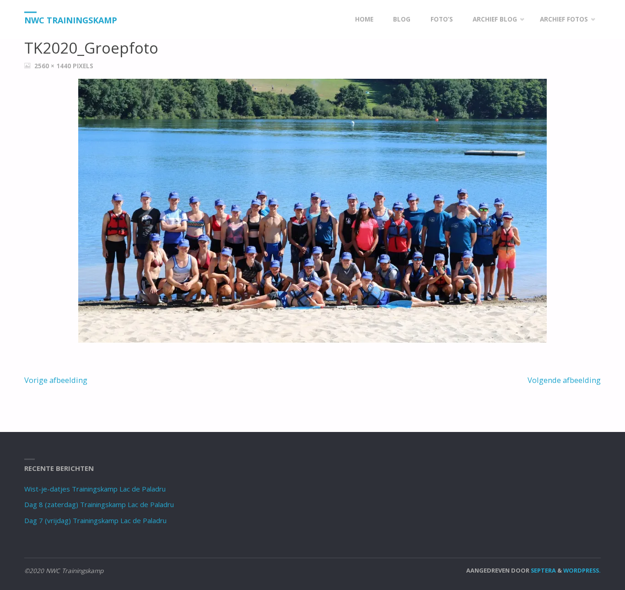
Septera (542, 570)
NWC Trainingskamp (70, 20)
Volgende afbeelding (564, 380)
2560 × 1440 (53, 66)
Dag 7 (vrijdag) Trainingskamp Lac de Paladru (95, 520)
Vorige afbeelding (55, 380)
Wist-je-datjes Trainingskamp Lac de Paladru (95, 488)
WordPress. (582, 570)
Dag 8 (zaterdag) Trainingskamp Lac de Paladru (99, 504)
